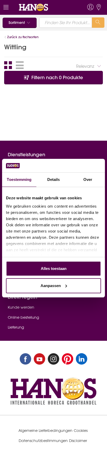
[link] (43, 7)
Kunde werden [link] (21, 307)
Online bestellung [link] (23, 317)
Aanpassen (51, 285)
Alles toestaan (53, 268)
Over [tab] (87, 179)
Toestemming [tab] (19, 179)
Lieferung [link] (16, 327)
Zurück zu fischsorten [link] (22, 37)
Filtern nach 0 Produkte (56, 77)
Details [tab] (53, 179)
